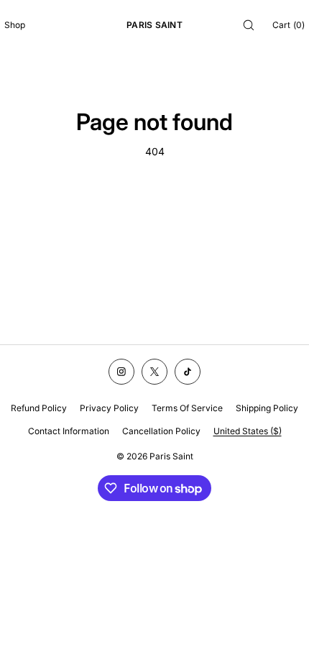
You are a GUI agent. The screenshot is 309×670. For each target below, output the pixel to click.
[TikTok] (187, 371)
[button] (249, 25)
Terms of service (187, 408)
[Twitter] (154, 371)
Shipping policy (267, 408)
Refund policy (39, 408)
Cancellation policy (161, 431)
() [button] (288, 24)
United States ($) (247, 431)
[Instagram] (121, 371)
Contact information (68, 431)
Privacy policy (109, 408)
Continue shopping (155, 205)
